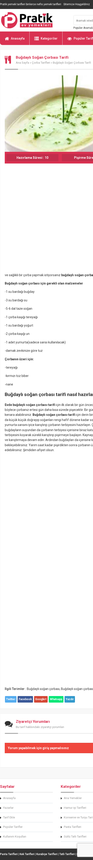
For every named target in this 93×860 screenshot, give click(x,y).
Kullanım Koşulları (14, 836)
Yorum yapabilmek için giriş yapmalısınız (38, 748)
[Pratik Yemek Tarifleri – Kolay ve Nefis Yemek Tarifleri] (34, 20)
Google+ (40, 699)
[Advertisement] (46, 223)
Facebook (25, 699)
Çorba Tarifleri (41, 62)
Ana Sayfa (22, 62)
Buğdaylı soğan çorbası (43, 689)
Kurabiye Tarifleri (46, 854)
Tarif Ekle (9, 817)
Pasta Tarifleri (9, 854)
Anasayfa (18, 38)
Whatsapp (56, 699)
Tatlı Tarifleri (67, 854)
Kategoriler (49, 38)
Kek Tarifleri (27, 854)
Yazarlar (8, 807)
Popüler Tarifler (13, 827)
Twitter (10, 699)
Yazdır (70, 699)
